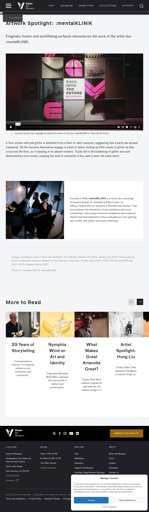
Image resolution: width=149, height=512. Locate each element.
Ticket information (48, 468)
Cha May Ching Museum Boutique (89, 473)
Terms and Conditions (15, 499)
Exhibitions (86, 6)
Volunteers (113, 468)
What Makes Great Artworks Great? (92, 357)
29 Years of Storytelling (23, 348)
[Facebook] (60, 433)
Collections (108, 6)
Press (111, 458)
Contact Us (114, 473)
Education (78, 463)
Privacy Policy (35, 499)
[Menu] (8, 6)
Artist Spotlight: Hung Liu (126, 351)
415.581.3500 (12, 476)
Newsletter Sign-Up (127, 433)
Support (128, 6)
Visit (52, 6)
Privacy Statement (109, 507)
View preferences (127, 500)
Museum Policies (52, 499)
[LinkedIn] (77, 433)
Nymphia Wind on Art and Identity (57, 354)
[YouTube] (71, 433)
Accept (91, 500)
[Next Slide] (140, 302)
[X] (54, 433)
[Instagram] (64, 433)
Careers (112, 463)
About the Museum (117, 454)
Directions (10, 481)
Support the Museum (83, 468)
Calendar (66, 6)
